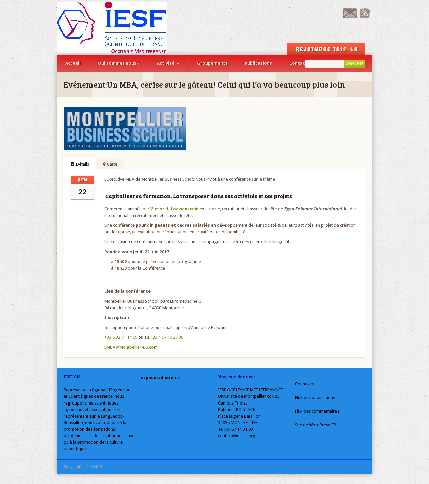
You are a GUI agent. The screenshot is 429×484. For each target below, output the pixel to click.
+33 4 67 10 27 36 (166, 337)
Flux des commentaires (317, 411)
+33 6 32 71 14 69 (120, 337)
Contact (298, 63)
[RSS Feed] (365, 16)
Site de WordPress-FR (315, 424)
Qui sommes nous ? (119, 63)
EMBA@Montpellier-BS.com (131, 347)
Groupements (212, 63)
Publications (258, 63)
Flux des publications (315, 397)
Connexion (305, 383)
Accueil (73, 63)
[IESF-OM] (112, 27)
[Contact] (349, 16)
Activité (165, 63)
